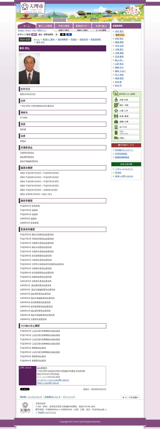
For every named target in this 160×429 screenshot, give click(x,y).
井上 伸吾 (119, 75)
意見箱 (118, 173)
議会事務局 (63, 39)
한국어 (28, 30)
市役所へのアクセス (47, 412)
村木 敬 (118, 82)
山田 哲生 (119, 64)
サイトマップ (69, 397)
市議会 (74, 39)
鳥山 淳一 (119, 60)
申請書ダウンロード (124, 150)
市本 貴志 (119, 31)
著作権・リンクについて (31, 397)
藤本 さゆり (120, 71)
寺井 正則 (119, 46)
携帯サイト (42, 30)
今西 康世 (119, 53)
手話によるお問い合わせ (48, 383)
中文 (34, 30)
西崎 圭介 (119, 67)
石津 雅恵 (119, 57)
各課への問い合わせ (124, 176)
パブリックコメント (124, 169)
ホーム (37, 39)
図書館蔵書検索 (122, 157)
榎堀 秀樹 (119, 42)
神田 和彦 (119, 78)
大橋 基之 (119, 49)
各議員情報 (96, 39)
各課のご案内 (49, 39)
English (21, 30)
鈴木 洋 (118, 85)
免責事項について (52, 397)
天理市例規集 (121, 154)
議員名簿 (84, 39)
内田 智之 (119, 39)
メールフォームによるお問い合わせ (53, 380)
